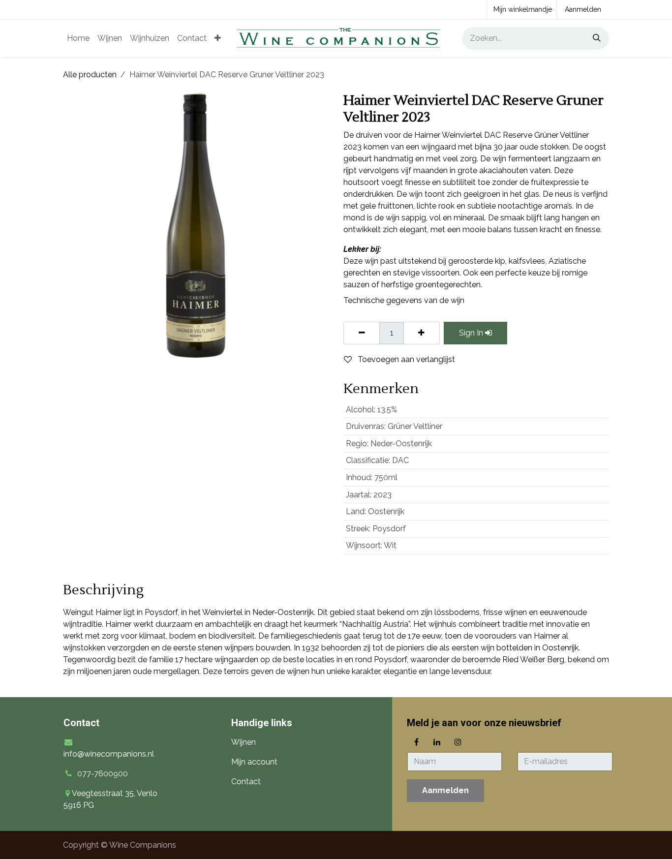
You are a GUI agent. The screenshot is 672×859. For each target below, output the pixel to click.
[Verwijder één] (361, 333)
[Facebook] (416, 742)
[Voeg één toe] (421, 333)
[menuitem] (78, 38)
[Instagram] (458, 742)
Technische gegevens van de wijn (403, 300)
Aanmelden (583, 9)
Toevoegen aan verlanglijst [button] (405, 359)
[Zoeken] (593, 38)
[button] (445, 790)
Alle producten (90, 74)
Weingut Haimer (92, 612)
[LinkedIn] (437, 742)
